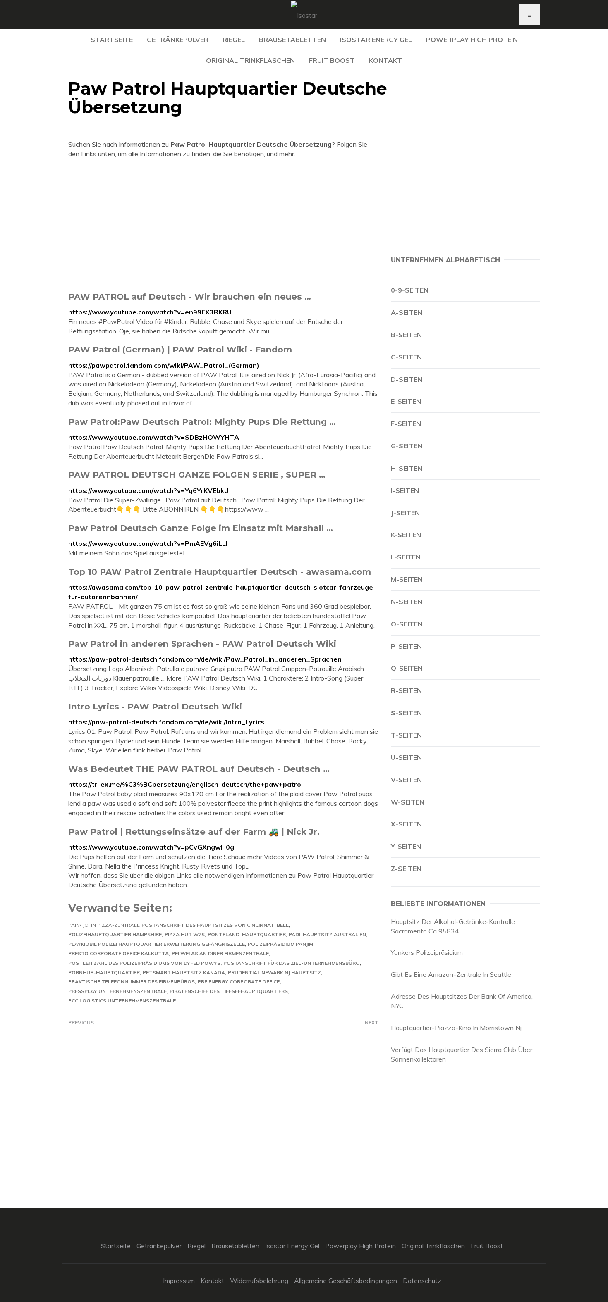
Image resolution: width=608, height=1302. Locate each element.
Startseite (112, 40)
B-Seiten (406, 335)
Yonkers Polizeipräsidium (427, 952)
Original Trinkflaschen (250, 60)
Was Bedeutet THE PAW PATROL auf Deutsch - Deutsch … (199, 769)
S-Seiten (406, 713)
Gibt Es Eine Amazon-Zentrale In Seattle (451, 974)
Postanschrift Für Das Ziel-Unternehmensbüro (291, 963)
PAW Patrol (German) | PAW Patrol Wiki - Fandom (180, 349)
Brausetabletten (292, 40)
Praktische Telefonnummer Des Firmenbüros (131, 981)
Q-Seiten (407, 668)
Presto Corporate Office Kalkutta (118, 953)
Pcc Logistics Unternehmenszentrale (122, 1000)
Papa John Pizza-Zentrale (104, 925)
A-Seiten (406, 312)
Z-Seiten (406, 868)
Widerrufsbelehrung (259, 1280)
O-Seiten (407, 624)
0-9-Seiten (409, 290)
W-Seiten (407, 802)
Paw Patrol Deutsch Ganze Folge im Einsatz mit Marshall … (200, 528)
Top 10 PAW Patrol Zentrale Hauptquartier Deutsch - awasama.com (219, 572)
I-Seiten (405, 490)
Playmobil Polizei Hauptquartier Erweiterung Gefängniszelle (156, 944)
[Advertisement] (223, 225)
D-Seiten (406, 379)
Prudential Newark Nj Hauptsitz (274, 972)
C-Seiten (406, 357)
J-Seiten (405, 513)
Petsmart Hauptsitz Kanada (184, 972)
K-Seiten (406, 535)
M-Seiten (407, 579)
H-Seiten (406, 468)
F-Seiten (406, 423)
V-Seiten (406, 780)
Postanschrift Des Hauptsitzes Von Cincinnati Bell (215, 925)
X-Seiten (406, 824)
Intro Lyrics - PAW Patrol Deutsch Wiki (155, 706)
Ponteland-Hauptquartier (247, 934)
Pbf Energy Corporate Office (239, 981)
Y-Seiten (406, 846)
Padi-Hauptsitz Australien (327, 934)
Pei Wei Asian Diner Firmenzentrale (220, 953)
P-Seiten (406, 646)
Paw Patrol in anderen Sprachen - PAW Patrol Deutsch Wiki (202, 643)
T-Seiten (406, 735)
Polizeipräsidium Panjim (280, 944)
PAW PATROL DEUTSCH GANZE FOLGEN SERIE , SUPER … (197, 474)
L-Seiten (406, 557)
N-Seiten (406, 601)
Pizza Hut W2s (185, 934)
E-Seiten (406, 401)
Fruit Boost (332, 60)
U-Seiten (406, 757)
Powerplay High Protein (472, 40)
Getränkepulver (177, 40)
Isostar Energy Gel (376, 40)
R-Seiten (406, 690)
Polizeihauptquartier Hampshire (115, 934)
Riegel (234, 40)
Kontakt (385, 60)
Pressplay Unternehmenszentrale (117, 991)
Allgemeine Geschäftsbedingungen (345, 1280)
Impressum (179, 1280)
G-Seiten (406, 446)
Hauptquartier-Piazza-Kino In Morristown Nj (456, 1028)
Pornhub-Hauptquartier (104, 972)
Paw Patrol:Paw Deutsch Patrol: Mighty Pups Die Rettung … (202, 422)
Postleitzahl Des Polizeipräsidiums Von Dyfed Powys (144, 963)
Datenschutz (422, 1280)
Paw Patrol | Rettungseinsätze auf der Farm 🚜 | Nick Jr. (194, 831)
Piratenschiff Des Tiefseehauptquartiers (229, 991)
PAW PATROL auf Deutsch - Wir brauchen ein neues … (189, 296)
